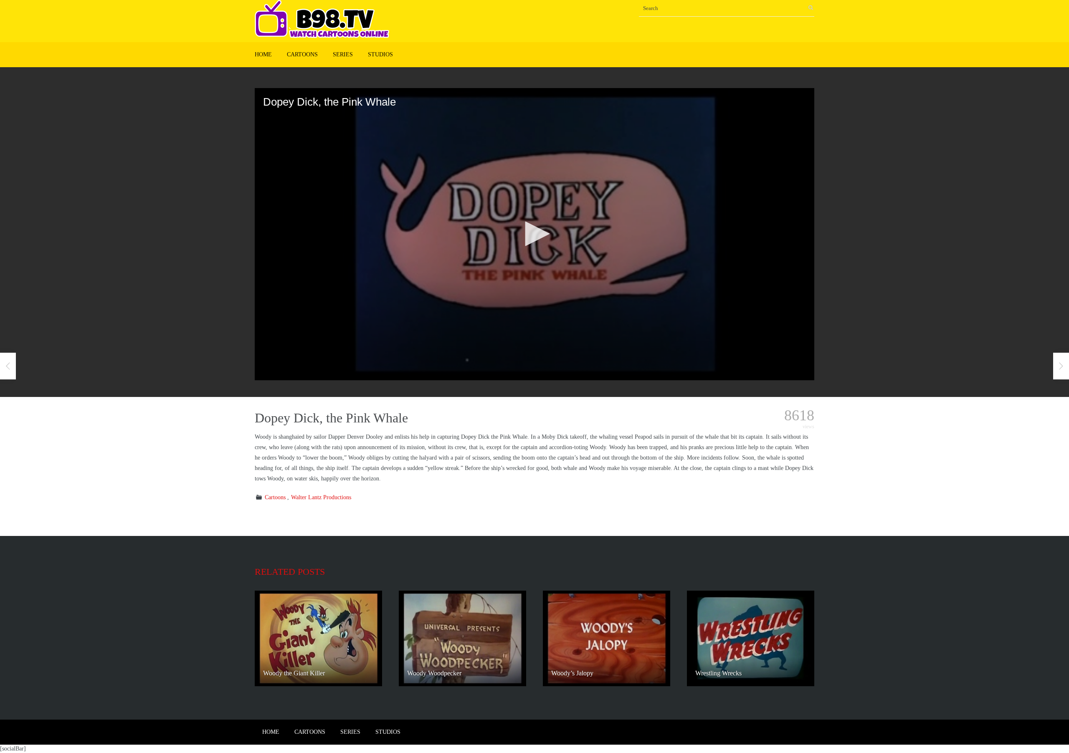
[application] (534, 234)
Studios (380, 54)
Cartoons (302, 54)
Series (343, 54)
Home (263, 54)
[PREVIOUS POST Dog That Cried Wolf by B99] (8, 366)
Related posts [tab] (290, 571)
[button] (534, 233)
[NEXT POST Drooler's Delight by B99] (1061, 366)
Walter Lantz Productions (321, 497)
